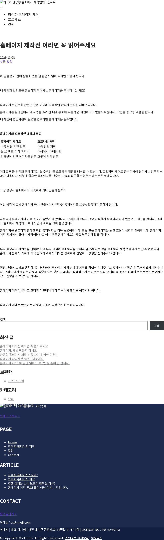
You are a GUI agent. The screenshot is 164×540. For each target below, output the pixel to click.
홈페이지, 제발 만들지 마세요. (19, 350)
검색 (3, 319)
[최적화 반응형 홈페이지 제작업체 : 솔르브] (28, 2)
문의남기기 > (8, 514)
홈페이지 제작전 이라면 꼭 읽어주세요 (24, 346)
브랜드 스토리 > (10, 416)
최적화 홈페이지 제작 (23, 14)
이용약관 (96, 538)
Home (12, 442)
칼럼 (11, 24)
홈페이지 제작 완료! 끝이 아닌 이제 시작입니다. (38, 487)
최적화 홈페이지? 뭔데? (23, 475)
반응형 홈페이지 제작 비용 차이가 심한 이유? (28, 354)
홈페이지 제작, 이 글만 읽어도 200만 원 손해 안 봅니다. (35, 363)
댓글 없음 (6, 61)
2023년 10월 (16, 381)
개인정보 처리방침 (77, 538)
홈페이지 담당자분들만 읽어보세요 (22, 359)
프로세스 (14, 19)
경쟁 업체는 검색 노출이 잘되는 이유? (31, 483)
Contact (13, 455)
